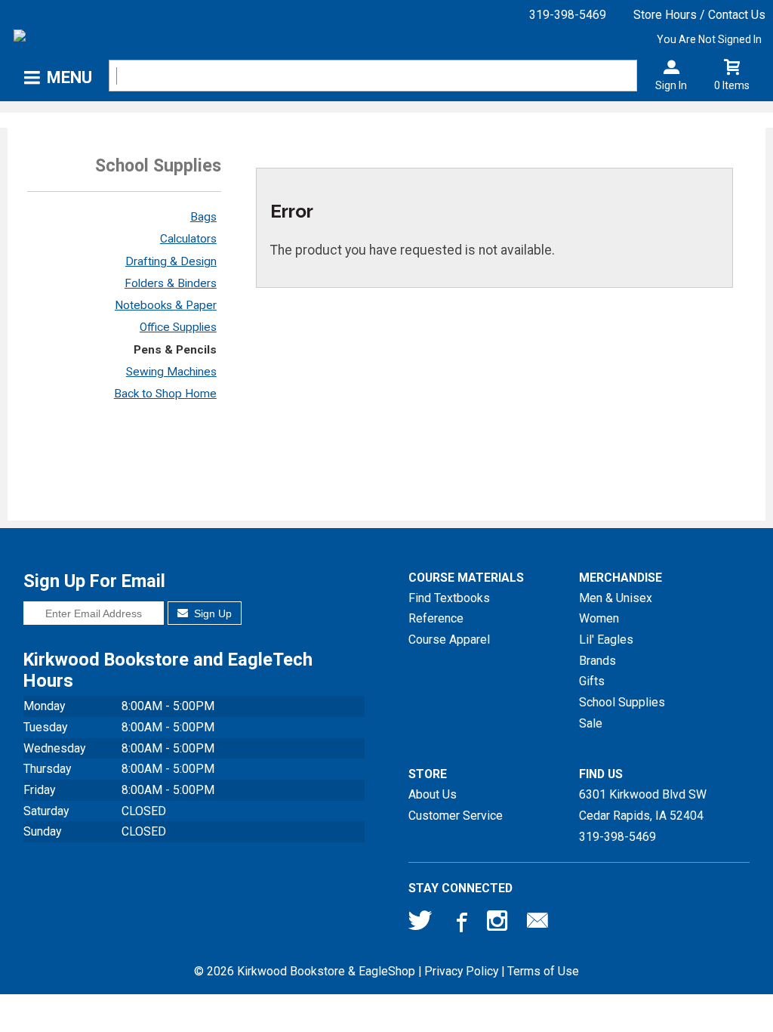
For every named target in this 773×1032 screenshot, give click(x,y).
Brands (597, 660)
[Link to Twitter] (420, 924)
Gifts (592, 681)
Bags (203, 217)
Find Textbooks (449, 598)
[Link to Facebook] (460, 924)
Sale (590, 723)
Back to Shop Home (165, 393)
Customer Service (455, 815)
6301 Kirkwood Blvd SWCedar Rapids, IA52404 (643, 805)
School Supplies (622, 702)
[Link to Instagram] (499, 924)
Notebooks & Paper (166, 305)
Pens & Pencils (175, 350)
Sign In (671, 85)
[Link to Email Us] (537, 924)
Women (599, 618)
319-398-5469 (567, 15)
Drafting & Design (171, 261)
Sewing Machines (171, 372)
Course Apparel (449, 639)
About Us (432, 794)
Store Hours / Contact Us (699, 15)
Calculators (188, 239)
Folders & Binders (171, 283)
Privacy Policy (461, 971)
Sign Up (211, 613)
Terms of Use (543, 971)
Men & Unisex (615, 598)
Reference (435, 618)
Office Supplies (178, 327)
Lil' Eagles (606, 639)
